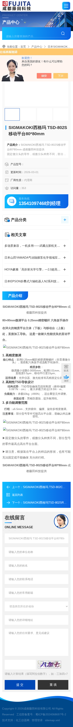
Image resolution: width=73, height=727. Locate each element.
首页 (23, 46)
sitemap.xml (52, 720)
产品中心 (36, 46)
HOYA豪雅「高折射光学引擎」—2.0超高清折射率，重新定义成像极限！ (36, 269)
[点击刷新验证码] (49, 665)
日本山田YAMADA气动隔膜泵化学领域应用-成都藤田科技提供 (36, 257)
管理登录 (37, 720)
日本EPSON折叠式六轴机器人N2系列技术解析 (34, 281)
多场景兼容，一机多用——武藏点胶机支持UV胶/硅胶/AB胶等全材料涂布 (36, 245)
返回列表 (17, 494)
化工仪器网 (22, 720)
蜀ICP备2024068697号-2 (50, 714)
